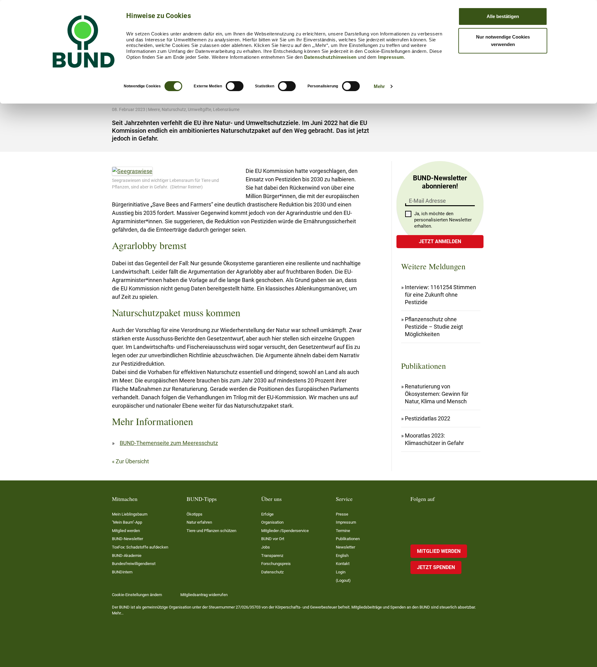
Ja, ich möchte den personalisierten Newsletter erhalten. (443, 220)
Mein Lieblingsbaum (129, 514)
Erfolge (267, 514)
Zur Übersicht (132, 461)
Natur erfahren (199, 522)
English (342, 555)
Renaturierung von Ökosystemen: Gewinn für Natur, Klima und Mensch (436, 394)
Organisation (272, 522)
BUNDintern (122, 572)
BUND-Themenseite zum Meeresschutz (169, 443)
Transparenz (272, 555)
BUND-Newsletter (127, 538)
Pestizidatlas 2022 (427, 418)
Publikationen (348, 538)
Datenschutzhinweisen (330, 57)
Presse (342, 514)
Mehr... (117, 613)
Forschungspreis (276, 563)
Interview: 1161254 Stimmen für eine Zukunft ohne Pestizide (440, 294)
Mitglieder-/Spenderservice (285, 530)
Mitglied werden (126, 530)
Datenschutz (272, 572)
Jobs (265, 547)
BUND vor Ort (272, 538)
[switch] (234, 86)
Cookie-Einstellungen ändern (137, 594)
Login (340, 572)
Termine (343, 530)
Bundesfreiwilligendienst (133, 563)
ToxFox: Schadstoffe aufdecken (140, 547)
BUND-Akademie (126, 555)
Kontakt (342, 563)
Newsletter (345, 547)
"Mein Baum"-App (127, 522)
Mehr (379, 86)
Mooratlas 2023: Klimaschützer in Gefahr (434, 439)
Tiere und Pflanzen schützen (211, 530)
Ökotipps (194, 514)
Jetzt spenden (436, 567)
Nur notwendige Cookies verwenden (503, 40)
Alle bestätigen (503, 16)
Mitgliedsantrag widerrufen (204, 594)
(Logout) (343, 580)
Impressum (391, 57)
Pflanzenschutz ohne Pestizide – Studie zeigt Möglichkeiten (434, 326)
